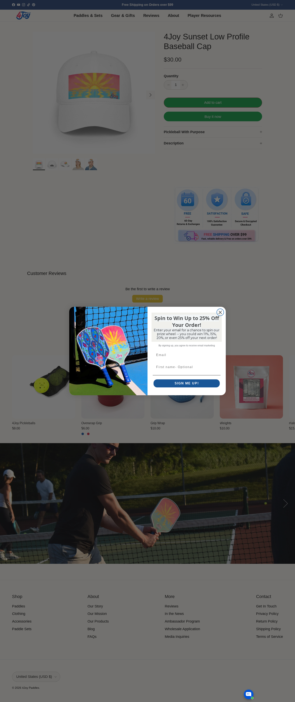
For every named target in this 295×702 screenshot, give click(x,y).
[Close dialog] (220, 312)
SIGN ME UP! (187, 383)
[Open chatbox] (248, 694)
